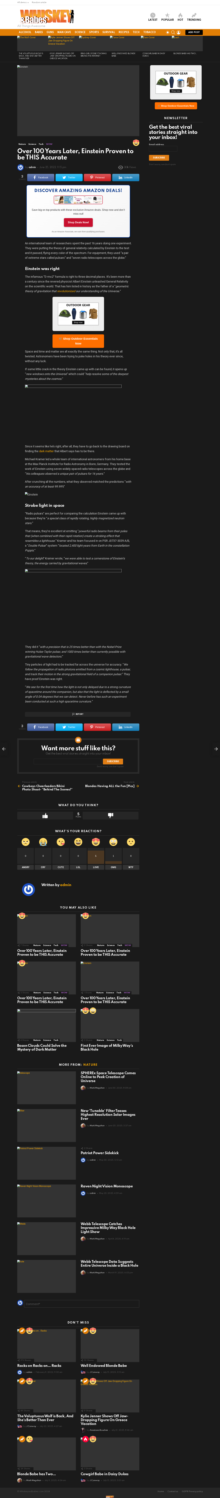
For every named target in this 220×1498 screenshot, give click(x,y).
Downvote (111, 815)
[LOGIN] (179, 32)
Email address (156, 145)
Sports (94, 32)
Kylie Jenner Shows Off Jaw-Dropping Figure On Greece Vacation (63, 56)
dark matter (46, 451)
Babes (39, 32)
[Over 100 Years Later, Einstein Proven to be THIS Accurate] (46, 930)
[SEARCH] (173, 32)
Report (79, 714)
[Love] (136, 142)
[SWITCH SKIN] (168, 32)
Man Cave (64, 32)
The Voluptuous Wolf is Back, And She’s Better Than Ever (31, 56)
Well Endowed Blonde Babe (104, 1366)
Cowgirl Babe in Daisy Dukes (105, 1474)
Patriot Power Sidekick (100, 1153)
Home (161, 1491)
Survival (108, 32)
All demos (22, 2)
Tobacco (149, 32)
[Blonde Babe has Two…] (187, 43)
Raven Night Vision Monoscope (107, 1186)
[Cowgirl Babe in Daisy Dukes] (156, 43)
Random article (39, 2)
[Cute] (29, 1439)
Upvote (45, 815)
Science (80, 32)
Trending (194, 20)
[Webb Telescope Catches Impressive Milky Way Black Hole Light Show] (46, 1238)
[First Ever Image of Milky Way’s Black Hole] (110, 1025)
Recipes (124, 32)
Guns (50, 32)
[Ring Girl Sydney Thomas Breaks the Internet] (94, 43)
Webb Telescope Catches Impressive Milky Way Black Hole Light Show (108, 1228)
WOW (64, 945)
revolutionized (66, 291)
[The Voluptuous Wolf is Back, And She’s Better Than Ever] (32, 43)
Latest (153, 20)
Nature (37, 945)
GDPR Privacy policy (192, 1491)
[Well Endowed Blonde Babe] (125, 43)
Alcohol (25, 32)
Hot (180, 20)
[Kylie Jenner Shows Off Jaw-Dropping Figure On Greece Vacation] (63, 43)
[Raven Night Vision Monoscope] (46, 1200)
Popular (167, 20)
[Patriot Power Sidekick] (46, 1163)
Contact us (172, 1491)
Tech (136, 32)
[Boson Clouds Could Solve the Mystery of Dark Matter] (46, 1025)
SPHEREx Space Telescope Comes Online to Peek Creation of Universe (108, 1077)
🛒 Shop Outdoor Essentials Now (78, 341)
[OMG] (93, 1010)
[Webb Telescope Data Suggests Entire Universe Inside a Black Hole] (46, 1276)
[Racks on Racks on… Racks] (46, 1345)
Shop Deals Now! (78, 222)
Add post (194, 32)
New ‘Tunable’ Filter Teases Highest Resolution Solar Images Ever (108, 1114)
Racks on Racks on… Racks (39, 1366)
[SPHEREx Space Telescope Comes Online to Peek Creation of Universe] (46, 1087)
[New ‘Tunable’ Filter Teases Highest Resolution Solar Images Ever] (46, 1125)
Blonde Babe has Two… (185, 54)
